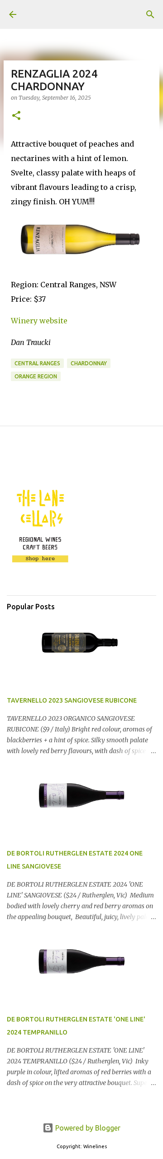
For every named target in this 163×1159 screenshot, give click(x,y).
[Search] (150, 14)
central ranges (37, 363)
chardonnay (89, 363)
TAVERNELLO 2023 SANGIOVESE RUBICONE (72, 700)
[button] (16, 116)
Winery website (39, 320)
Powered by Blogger (86, 1128)
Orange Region (35, 376)
